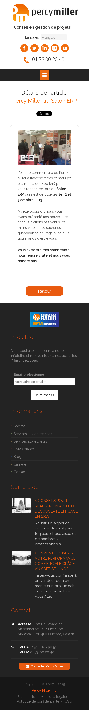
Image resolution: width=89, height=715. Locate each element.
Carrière (20, 464)
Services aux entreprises (33, 434)
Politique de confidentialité (38, 701)
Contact (20, 472)
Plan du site (26, 697)
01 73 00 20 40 (48, 59)
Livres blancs (24, 449)
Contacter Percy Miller (46, 666)
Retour (44, 291)
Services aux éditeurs (30, 441)
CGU (68, 701)
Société (19, 426)
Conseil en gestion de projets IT (44, 27)
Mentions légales (54, 697)
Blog (17, 457)
